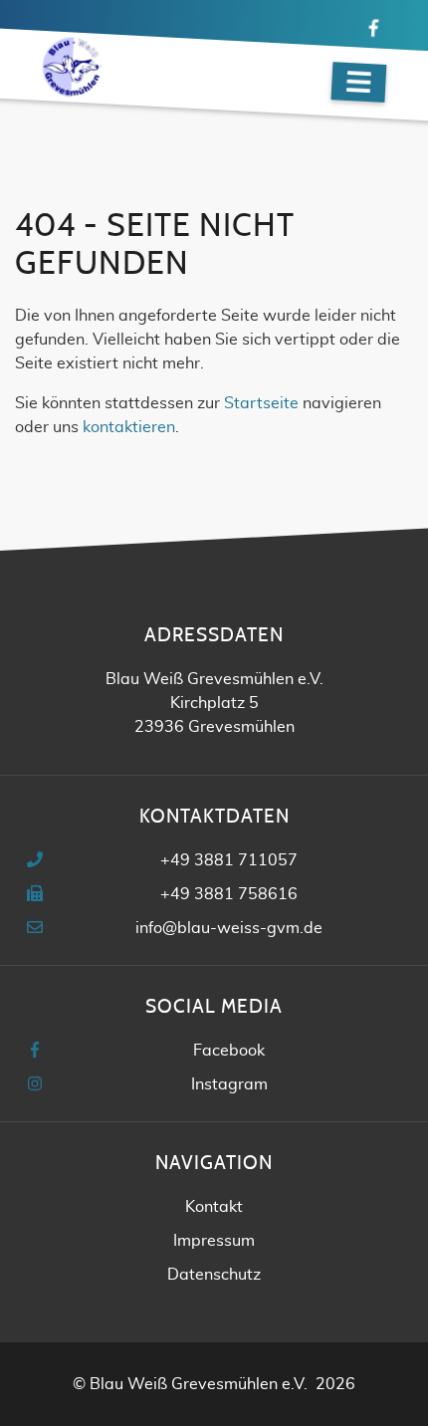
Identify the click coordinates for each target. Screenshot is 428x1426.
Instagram (229, 1084)
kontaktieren (129, 427)
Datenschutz (214, 1275)
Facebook (229, 1051)
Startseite (261, 403)
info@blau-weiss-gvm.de (228, 928)
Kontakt (214, 1207)
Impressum (214, 1241)
